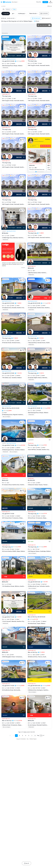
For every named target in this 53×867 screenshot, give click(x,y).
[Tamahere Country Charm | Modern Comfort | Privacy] (12, 368)
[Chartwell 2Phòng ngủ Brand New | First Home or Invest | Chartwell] (37, 228)
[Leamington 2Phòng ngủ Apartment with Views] (37, 541)
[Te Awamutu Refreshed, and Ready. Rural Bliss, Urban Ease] (12, 508)
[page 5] (41, 171)
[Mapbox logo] (5, 33)
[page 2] (37, 171)
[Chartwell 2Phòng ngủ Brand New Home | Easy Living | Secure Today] (12, 124)
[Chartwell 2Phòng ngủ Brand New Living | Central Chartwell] (37, 194)
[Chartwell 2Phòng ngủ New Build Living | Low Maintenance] (12, 157)
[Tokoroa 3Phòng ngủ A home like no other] (37, 647)
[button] (15, 2)
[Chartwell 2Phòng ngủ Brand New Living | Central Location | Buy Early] (37, 56)
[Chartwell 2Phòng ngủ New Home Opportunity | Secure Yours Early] (37, 91)
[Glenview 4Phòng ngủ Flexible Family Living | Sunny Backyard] (12, 611)
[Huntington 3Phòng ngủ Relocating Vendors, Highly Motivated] (37, 680)
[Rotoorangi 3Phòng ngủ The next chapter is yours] (12, 715)
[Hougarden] (7, 2)
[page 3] (38, 171)
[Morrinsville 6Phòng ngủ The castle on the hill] (12, 680)
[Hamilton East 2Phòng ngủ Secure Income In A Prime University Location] (12, 475)
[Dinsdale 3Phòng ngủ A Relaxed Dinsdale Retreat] (37, 440)
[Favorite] (23, 38)
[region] (26, 28)
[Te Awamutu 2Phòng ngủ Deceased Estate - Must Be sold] (12, 647)
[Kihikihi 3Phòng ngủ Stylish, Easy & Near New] (12, 541)
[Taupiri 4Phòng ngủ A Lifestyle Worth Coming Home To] (37, 611)
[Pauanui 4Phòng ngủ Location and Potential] (37, 475)
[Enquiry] (23, 55)
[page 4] (40, 171)
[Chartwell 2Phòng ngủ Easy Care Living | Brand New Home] (12, 91)
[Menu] (1, 2)
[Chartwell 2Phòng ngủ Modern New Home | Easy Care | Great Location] (12, 194)
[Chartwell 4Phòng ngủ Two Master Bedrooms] (37, 715)
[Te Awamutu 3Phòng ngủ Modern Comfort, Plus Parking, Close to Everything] (37, 508)
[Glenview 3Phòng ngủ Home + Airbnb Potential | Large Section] (37, 368)
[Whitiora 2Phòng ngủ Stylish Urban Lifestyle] (12, 576)
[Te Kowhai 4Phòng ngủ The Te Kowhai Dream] (37, 576)
